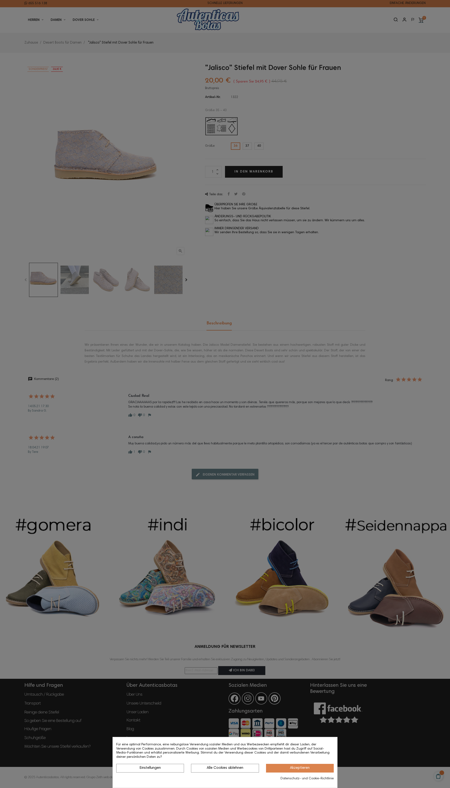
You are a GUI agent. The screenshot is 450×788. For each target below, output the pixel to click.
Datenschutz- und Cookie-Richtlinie (307, 778)
